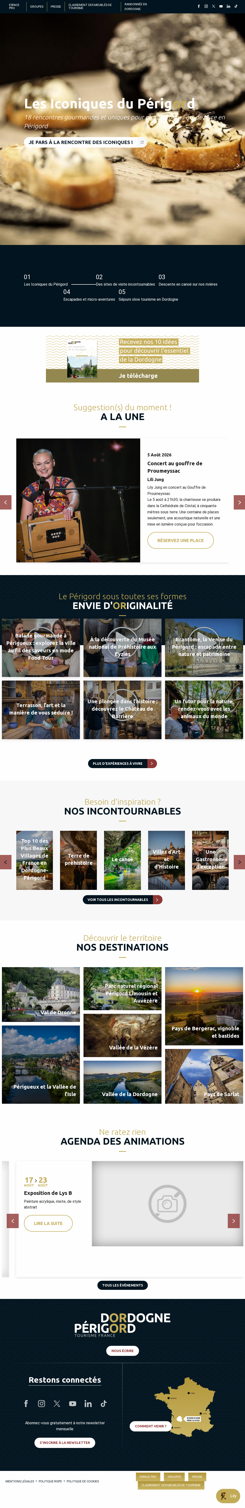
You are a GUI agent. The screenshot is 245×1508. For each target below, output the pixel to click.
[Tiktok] (235, 6)
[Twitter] (213, 6)
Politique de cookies (83, 1481)
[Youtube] (221, 6)
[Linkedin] (228, 6)
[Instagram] (206, 6)
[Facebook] (198, 6)
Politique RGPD (50, 1481)
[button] (7, 165)
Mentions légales (20, 1481)
